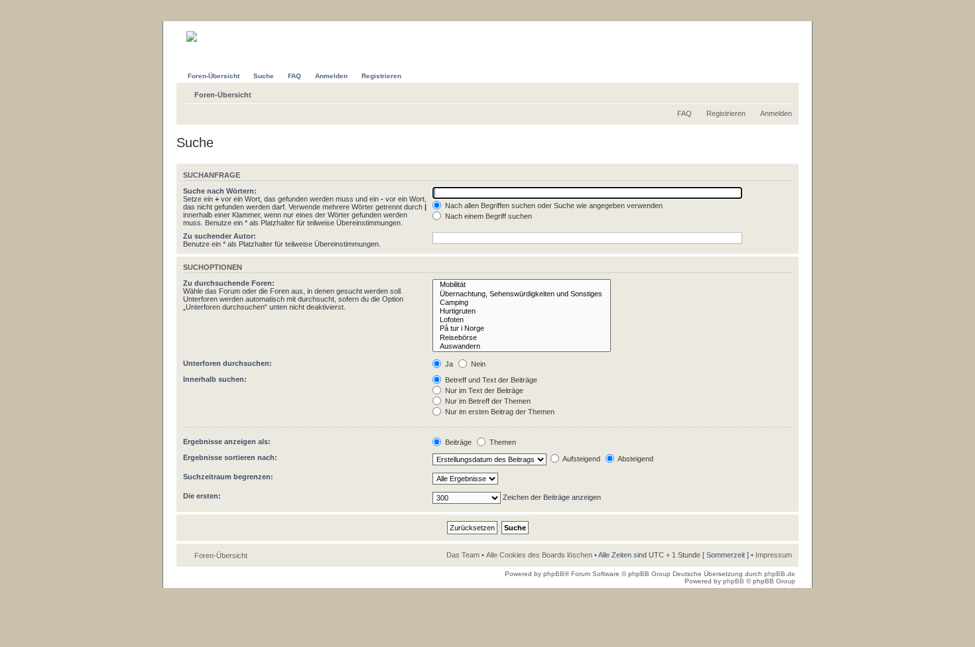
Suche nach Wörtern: (220, 191)
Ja (448, 364)
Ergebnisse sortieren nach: (230, 457)
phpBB (553, 573)
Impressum (773, 555)
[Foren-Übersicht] (213, 31)
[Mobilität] (522, 284)
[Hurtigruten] (522, 311)
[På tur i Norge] (522, 328)
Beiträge (457, 442)
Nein (477, 364)
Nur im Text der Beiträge (483, 390)
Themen (501, 442)
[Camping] (522, 302)
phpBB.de (779, 573)
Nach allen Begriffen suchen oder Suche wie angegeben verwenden (553, 205)
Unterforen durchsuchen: (227, 363)
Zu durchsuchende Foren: (229, 283)
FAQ (684, 113)
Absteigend (634, 459)
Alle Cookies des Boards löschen (539, 555)
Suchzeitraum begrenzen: (228, 477)
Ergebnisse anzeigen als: (227, 441)
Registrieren (726, 113)
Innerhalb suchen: (215, 379)
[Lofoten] (522, 320)
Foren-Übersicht (222, 95)
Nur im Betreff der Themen (487, 401)
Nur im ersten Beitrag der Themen (498, 412)
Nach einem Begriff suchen (487, 216)
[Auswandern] (522, 346)
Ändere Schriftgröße (782, 92)
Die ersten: (202, 496)
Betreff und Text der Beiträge (490, 380)
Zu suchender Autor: (219, 236)
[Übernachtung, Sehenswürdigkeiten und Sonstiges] (522, 294)
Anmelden (776, 113)
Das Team (463, 555)
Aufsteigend (580, 459)
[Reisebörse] (522, 337)
